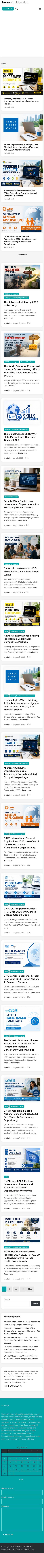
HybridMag (29, 1549)
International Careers (9, 1379)
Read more (8, 318)
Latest (3, 63)
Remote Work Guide (27, 362)
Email (7, 1497)
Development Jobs (23, 1371)
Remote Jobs (7, 1382)
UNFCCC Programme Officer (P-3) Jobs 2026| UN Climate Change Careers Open (20, 911)
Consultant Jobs (12, 1371)
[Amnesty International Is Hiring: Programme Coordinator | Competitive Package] (22, 81)
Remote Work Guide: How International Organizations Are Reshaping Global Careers (21, 504)
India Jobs (28, 1376)
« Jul (21, 1480)
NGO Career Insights (11, 294)
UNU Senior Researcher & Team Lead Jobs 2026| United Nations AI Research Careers (21, 979)
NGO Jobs (30, 1379)
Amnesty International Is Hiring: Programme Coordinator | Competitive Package (21, 101)
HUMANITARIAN (19, 1376)
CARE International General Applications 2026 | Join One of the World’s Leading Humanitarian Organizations (21, 1349)
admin (8, 323)
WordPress (16, 1549)
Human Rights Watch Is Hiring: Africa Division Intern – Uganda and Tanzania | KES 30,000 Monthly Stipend (21, 147)
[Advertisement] (22, 35)
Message (5, 1506)
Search (7, 1299)
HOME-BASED (33, 1374)
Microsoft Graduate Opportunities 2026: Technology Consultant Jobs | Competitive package (20, 193)
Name (7, 1488)
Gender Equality (8, 1374)
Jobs (6, 631)
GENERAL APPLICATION (21, 1374)
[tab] (3, 63)
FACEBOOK (8, 9)
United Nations (16, 1382)
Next (30, 1289)
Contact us (8, 1534)
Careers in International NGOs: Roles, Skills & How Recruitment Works (21, 571)
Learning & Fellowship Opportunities (16, 298)
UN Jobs (24, 1382)
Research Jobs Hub (14, 2)
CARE (5, 1371)
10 (23, 1289)
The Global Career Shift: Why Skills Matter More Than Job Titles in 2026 (20, 437)
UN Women (13, 1386)
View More (22, 254)
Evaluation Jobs (34, 1371)
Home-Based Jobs (9, 1376)
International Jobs (21, 1379)
